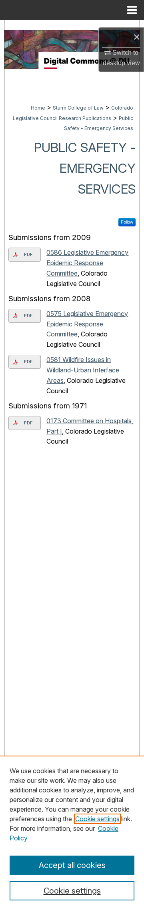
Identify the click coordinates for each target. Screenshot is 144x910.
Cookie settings (97, 819)
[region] (72, 833)
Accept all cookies (72, 865)
